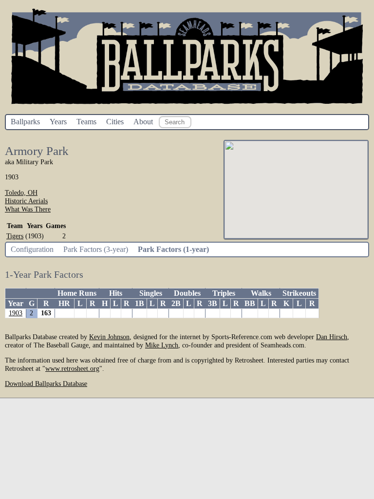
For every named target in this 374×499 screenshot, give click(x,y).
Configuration (32, 249)
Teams (86, 121)
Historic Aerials (26, 201)
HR (64, 303)
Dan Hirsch (331, 337)
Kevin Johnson (109, 337)
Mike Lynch (161, 345)
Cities (115, 121)
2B (176, 303)
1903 (15, 313)
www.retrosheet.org (72, 368)
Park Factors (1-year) (173, 249)
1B (139, 303)
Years (58, 121)
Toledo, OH (21, 192)
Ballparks (25, 121)
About (143, 121)
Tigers (14, 236)
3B (212, 303)
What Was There (28, 209)
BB (249, 303)
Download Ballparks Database (46, 383)
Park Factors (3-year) (95, 249)
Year (15, 303)
